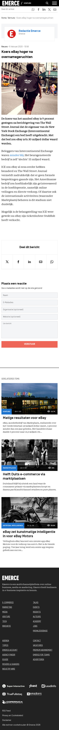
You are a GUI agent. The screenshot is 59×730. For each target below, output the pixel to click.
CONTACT (37, 641)
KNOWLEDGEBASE (40, 631)
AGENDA (5, 641)
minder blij (16, 155)
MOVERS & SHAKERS (10, 664)
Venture (27, 3)
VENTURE (6, 617)
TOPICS (5, 645)
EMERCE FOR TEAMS (41, 655)
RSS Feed (6, 711)
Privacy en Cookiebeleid (12, 716)
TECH (4, 621)
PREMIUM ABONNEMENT (42, 650)
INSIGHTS (37, 612)
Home (3, 18)
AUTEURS (37, 617)
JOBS (35, 626)
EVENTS (36, 607)
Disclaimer (6, 720)
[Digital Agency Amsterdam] (13, 686)
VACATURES (38, 645)
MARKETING (7, 607)
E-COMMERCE (8, 603)
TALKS (35, 603)
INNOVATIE (6, 626)
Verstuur (29, 344)
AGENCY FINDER (8, 655)
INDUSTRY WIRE (8, 669)
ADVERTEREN (38, 660)
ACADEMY (37, 621)
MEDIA (4, 612)
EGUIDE (5, 660)
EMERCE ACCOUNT (9, 650)
